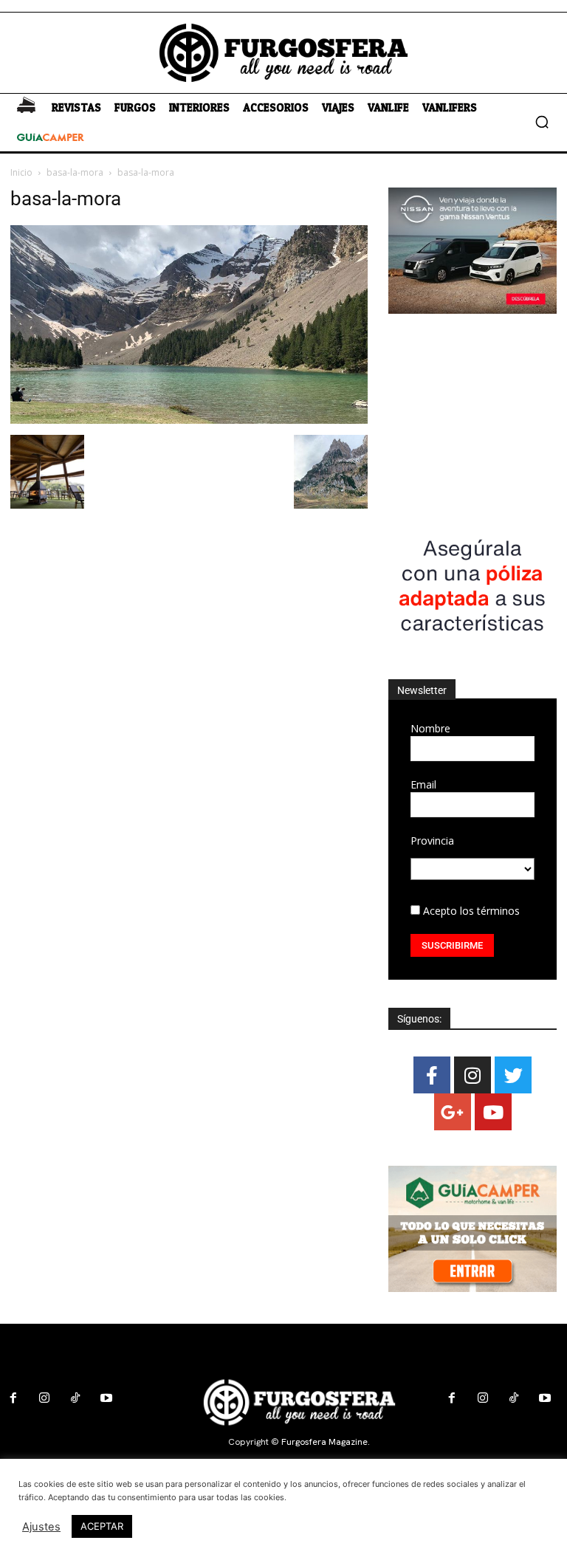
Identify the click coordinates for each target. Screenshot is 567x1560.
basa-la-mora (75, 172)
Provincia (432, 841)
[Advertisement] (472, 419)
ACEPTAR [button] (101, 1526)
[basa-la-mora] (189, 419)
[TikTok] (75, 1398)
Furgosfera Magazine (324, 1442)
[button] (542, 122)
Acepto (470, 911)
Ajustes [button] (41, 1526)
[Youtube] (493, 1111)
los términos (490, 911)
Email (423, 784)
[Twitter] (513, 1074)
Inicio (21, 172)
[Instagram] (472, 1074)
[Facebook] (431, 1074)
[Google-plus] (452, 1111)
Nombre (430, 728)
